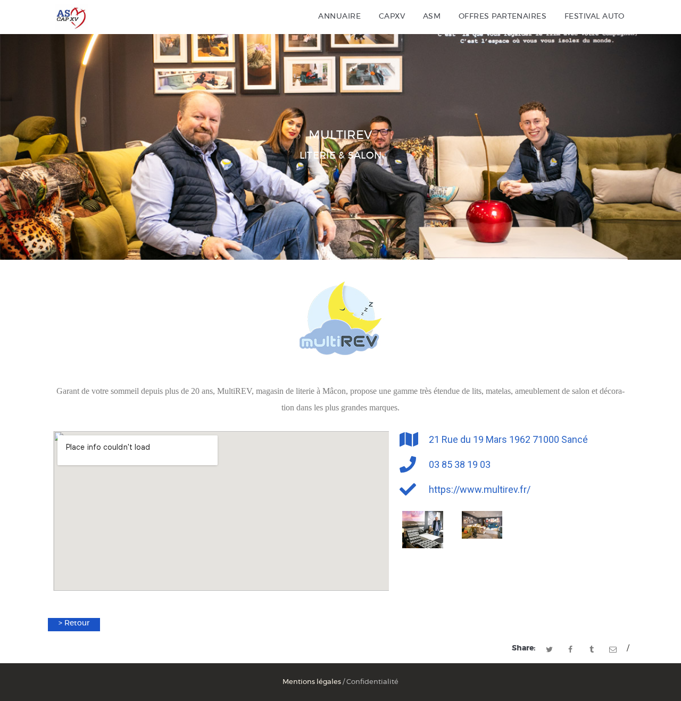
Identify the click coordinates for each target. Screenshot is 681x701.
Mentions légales (312, 682)
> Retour (74, 623)
